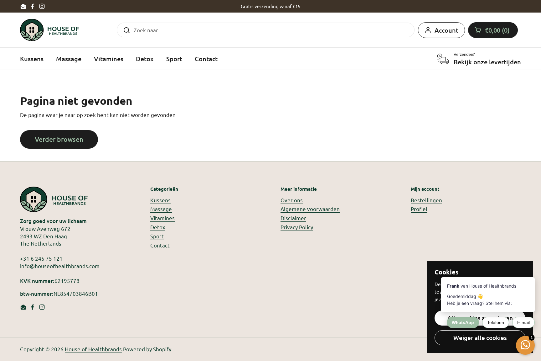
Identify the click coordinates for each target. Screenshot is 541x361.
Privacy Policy (297, 227)
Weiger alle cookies (480, 338)
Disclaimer (293, 218)
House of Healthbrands (93, 349)
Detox (157, 227)
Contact (160, 245)
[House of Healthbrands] (49, 30)
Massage (161, 208)
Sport (157, 236)
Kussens (160, 200)
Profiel (419, 208)
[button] (493, 30)
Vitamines (162, 218)
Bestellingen (426, 200)
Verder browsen (59, 139)
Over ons (292, 200)
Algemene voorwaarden (310, 208)
